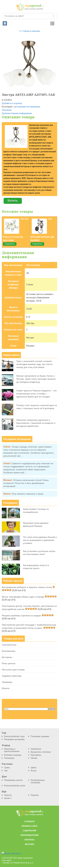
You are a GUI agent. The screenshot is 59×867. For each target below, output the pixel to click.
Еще (4, 791)
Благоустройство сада (14, 736)
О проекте (29, 821)
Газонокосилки (9, 645)
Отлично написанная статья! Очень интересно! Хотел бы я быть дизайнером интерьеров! (26, 483)
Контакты (29, 840)
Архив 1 (7, 798)
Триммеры (7, 682)
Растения (7, 763)
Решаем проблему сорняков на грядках (21, 615)
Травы (7, 767)
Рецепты (35, 795)
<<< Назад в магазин (29, 31)
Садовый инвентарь (12, 676)
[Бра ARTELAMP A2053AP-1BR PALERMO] (37, 245)
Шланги (5, 688)
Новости (8, 795)
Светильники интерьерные (26, 106)
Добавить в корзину (12, 103)
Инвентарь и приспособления (11, 750)
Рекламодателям (29, 835)
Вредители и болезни (41, 752)
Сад (4, 732)
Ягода (33, 770)
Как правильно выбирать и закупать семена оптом (27, 587)
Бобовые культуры (12, 755)
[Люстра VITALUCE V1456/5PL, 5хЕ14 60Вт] (10, 245)
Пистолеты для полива (13, 669)
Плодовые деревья (40, 736)
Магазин (29, 844)
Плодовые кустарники (14, 739)
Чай (5, 770)
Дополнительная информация (17, 113)
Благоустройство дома (14, 785)
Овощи (34, 758)
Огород (6, 745)
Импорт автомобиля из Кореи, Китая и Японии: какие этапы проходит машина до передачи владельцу (36, 379)
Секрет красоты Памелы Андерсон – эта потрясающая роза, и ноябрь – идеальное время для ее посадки (36, 393)
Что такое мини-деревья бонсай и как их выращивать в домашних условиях (40, 540)
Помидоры (9, 758)
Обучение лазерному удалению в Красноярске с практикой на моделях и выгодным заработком (35, 423)
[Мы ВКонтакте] (5, 23)
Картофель (36, 755)
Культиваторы (8, 651)
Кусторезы (7, 657)
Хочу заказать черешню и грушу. (28, 494)
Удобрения (36, 748)
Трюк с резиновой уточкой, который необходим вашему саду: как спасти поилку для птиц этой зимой (34, 364)
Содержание (29, 831)
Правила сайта (30, 826)
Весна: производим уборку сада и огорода (23, 597)
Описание (6, 109)
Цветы (33, 767)
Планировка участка (13, 780)
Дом (4, 776)
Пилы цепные (8, 663)
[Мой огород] (29, 9)
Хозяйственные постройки (38, 781)
